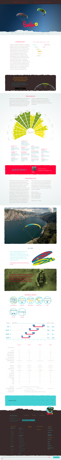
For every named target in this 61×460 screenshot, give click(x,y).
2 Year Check (50, 430)
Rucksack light (21, 439)
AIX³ (11, 447)
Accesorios (21, 435)
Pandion (12, 433)
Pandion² (12, 432)
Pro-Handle (21, 442)
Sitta (12, 437)
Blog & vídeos (23, 2)
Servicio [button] (49, 2)
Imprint (49, 443)
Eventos (43, 2)
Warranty (49, 432)
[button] (53, 2)
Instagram (41, 415)
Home (30, 2)
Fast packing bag (22, 448)
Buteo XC (12, 436)
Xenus (12, 440)
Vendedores (37, 2)
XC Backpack (21, 438)
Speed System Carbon (21, 447)
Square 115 (21, 432)
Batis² (12, 453)
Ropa (20, 453)
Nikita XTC (13, 441)
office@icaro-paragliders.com (45, 170)
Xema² (12, 450)
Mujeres (20, 454)
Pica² (12, 429)
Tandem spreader (22, 443)
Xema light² (13, 449)
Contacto (49, 439)
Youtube (34, 415)
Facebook (26, 415)
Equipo (49, 441)
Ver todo (20, 88)
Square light (21, 429)
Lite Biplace (21, 433)
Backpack (21, 451)
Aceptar (56, 457)
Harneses (12, 446)
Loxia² (12, 451)
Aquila (12, 444)
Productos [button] (16, 2)
